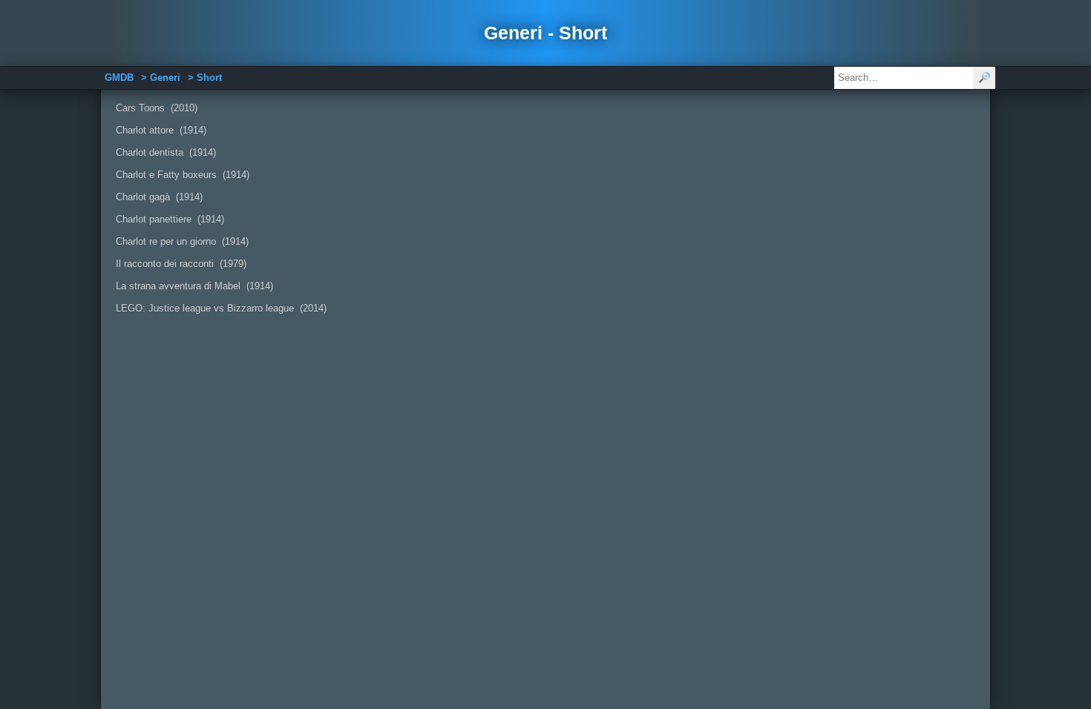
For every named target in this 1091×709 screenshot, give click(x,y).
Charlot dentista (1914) (166, 152)
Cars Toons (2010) (156, 107)
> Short (205, 77)
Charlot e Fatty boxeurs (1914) (182, 174)
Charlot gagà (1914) (159, 196)
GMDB (119, 77)
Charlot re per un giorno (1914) (182, 241)
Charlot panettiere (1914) (170, 219)
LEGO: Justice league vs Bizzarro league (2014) (221, 308)
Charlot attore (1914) (161, 130)
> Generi (160, 77)
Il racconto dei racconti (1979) (181, 263)
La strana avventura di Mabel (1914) (194, 285)
